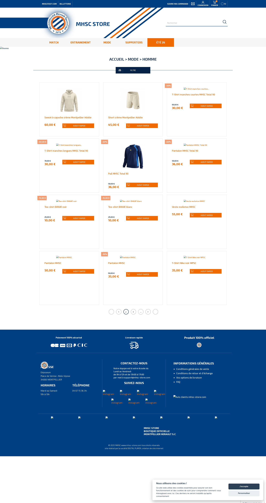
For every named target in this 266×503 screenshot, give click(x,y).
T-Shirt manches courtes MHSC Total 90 (193, 94)
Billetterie (65, 4)
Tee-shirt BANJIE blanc (120, 206)
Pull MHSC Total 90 (118, 173)
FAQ (178, 381)
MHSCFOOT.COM (49, 4)
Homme (149, 59)
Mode (133, 59)
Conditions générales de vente (192, 369)
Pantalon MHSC (52, 263)
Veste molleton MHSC (183, 206)
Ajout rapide (79, 126)
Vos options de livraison (189, 377)
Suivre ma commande (177, 4)
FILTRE (133, 70)
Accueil (116, 59)
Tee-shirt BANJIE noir (55, 206)
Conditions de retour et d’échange (194, 373)
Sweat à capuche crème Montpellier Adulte (67, 117)
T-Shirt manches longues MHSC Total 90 (66, 150)
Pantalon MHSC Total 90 (185, 150)
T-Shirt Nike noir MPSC (184, 263)
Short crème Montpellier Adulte (125, 117)
